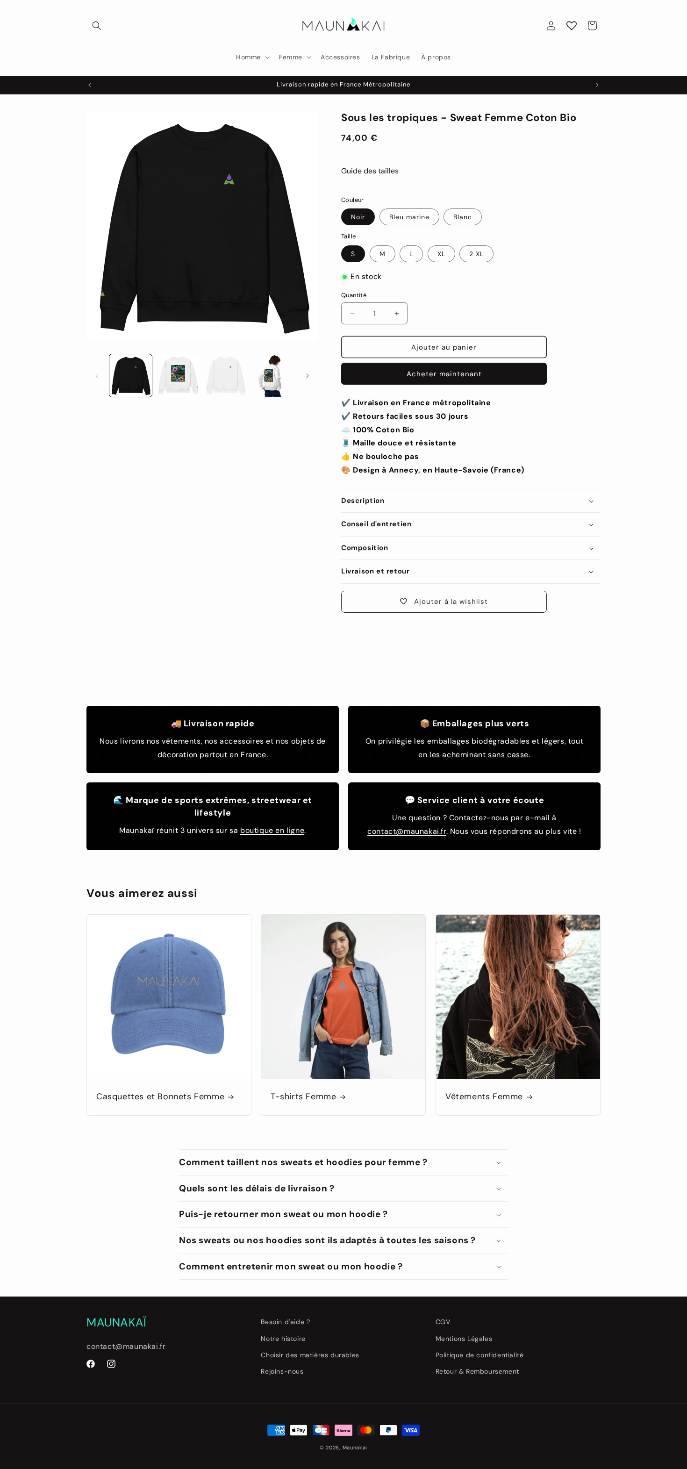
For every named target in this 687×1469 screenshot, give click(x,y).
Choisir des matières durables (310, 1355)
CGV (443, 1322)
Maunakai (355, 1447)
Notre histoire (283, 1338)
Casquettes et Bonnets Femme (160, 1097)
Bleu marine (409, 217)
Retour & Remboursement (477, 1371)
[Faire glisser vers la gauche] (96, 375)
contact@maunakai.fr (406, 831)
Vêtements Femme (484, 1097)
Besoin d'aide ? (285, 1322)
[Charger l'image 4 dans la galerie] (272, 375)
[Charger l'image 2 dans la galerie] (178, 375)
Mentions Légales (464, 1338)
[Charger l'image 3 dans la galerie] (225, 375)
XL (441, 254)
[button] (96, 25)
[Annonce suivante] (597, 85)
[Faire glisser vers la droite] (307, 375)
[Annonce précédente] (89, 85)
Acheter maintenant (444, 374)
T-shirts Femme (303, 1097)
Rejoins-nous (282, 1371)
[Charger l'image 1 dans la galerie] (130, 375)
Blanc (462, 217)
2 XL (476, 254)
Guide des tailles (370, 171)
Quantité (353, 295)
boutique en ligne (272, 830)
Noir (358, 217)
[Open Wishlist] (571, 25)
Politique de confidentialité (480, 1355)
